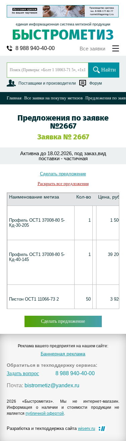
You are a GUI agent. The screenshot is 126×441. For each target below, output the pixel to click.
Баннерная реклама (63, 353)
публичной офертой (45, 413)
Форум (95, 83)
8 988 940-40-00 (35, 48)
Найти (108, 70)
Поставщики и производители (47, 83)
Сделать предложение (63, 173)
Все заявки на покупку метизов (53, 97)
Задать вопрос (23, 373)
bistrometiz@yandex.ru (52, 385)
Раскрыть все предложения (63, 183)
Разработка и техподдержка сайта (51, 428)
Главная (14, 97)
